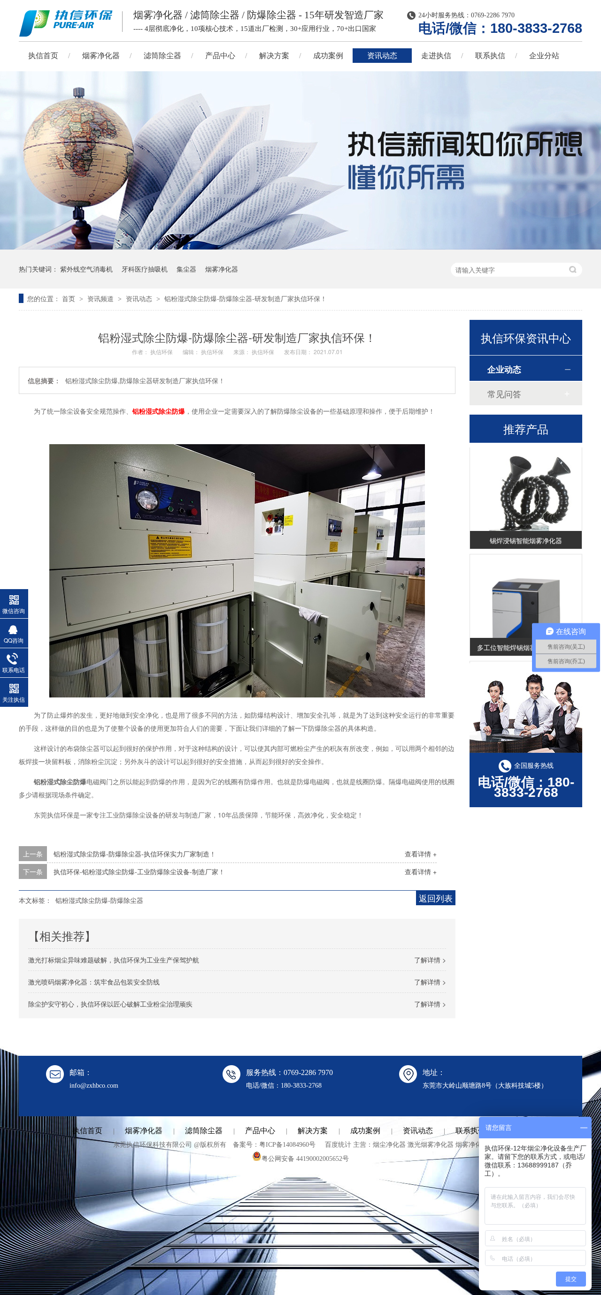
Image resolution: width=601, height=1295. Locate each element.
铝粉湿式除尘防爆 (158, 411)
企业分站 (544, 56)
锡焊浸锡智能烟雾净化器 (526, 532)
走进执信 (436, 56)
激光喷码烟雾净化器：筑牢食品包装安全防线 (94, 981)
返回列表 (436, 898)
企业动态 (504, 369)
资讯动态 (382, 56)
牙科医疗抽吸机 (145, 268)
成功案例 (328, 56)
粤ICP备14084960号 (287, 1144)
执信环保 (162, 352)
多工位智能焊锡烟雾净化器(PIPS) (526, 639)
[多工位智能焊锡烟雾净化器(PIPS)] (526, 620)
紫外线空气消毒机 (86, 268)
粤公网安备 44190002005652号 (305, 1158)
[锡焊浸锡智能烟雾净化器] (526, 513)
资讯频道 (101, 298)
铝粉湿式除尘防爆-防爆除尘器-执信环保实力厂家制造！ (135, 853)
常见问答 (504, 393)
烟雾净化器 (101, 56)
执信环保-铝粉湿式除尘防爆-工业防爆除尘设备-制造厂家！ (139, 871)
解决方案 (274, 56)
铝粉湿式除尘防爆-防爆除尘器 (99, 900)
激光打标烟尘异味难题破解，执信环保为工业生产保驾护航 (113, 959)
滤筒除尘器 (162, 56)
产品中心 (220, 56)
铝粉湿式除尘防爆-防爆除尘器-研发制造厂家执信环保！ (245, 298)
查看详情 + (421, 853)
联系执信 (490, 56)
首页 (69, 298)
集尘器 (186, 268)
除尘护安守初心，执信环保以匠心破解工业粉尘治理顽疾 (110, 1003)
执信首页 (43, 56)
